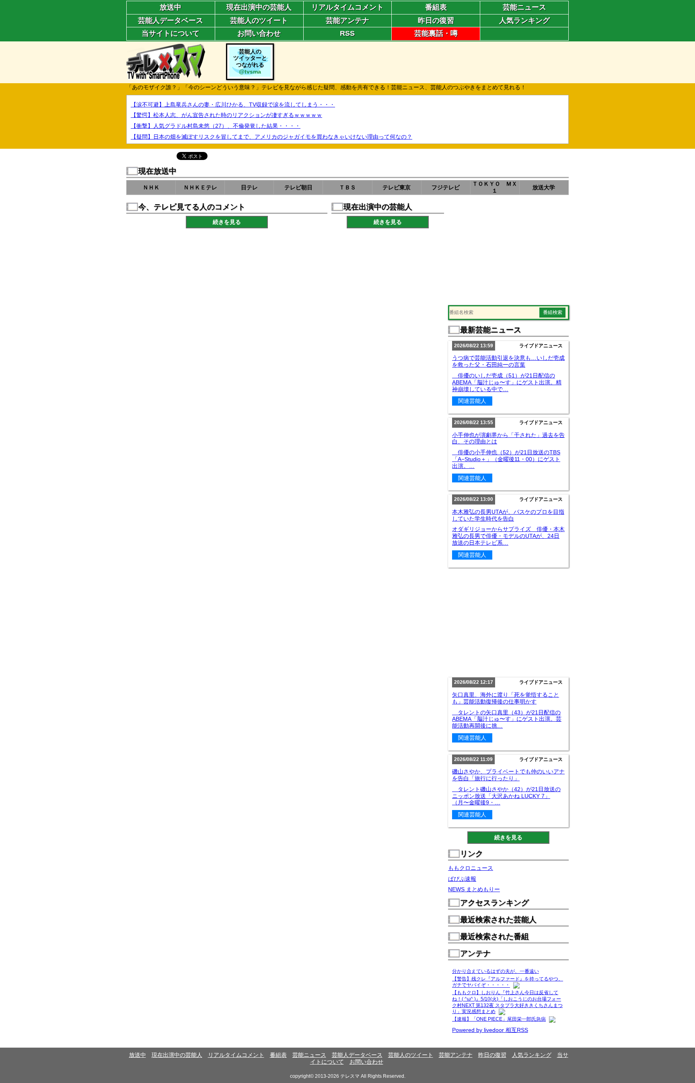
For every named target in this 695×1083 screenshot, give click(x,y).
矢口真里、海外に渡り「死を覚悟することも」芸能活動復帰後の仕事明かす (505, 698)
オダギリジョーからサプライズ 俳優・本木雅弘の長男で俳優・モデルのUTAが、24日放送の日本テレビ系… (508, 536)
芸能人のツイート (259, 20)
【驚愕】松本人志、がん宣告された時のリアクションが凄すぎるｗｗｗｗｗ (226, 115)
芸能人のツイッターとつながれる (250, 61)
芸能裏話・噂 (436, 33)
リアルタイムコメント (347, 7)
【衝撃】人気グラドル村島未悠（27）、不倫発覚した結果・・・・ (215, 126)
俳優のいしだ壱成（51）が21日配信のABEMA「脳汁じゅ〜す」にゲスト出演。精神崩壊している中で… (506, 382)
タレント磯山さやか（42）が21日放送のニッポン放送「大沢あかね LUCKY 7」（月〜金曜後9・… (506, 796)
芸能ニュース (524, 7)
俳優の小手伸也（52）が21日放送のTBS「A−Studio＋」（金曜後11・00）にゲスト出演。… (506, 459)
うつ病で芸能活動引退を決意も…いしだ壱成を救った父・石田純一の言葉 (508, 361)
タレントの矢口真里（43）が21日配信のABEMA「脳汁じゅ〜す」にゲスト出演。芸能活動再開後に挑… (506, 719)
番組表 (436, 7)
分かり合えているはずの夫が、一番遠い (495, 971)
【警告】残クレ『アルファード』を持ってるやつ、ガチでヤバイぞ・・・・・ (507, 982)
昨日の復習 (436, 20)
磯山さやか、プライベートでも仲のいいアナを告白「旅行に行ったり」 (508, 774)
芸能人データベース (170, 20)
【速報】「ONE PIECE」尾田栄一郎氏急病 (499, 1019)
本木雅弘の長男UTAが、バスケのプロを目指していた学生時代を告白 (508, 515)
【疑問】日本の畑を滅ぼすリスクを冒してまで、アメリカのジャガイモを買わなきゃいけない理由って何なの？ (271, 136)
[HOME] (165, 76)
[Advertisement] (422, 61)
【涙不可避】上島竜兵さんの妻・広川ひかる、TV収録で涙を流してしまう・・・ (233, 104)
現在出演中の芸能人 (259, 7)
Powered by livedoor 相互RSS (490, 1030)
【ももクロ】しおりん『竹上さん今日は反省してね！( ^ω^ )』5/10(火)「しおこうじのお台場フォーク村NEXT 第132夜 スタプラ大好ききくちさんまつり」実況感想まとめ (507, 1002)
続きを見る (227, 222)
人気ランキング (524, 20)
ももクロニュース (470, 868)
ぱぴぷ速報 (462, 879)
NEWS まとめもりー (474, 889)
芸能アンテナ (347, 20)
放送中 (170, 7)
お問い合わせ (259, 33)
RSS (347, 33)
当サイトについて (170, 33)
